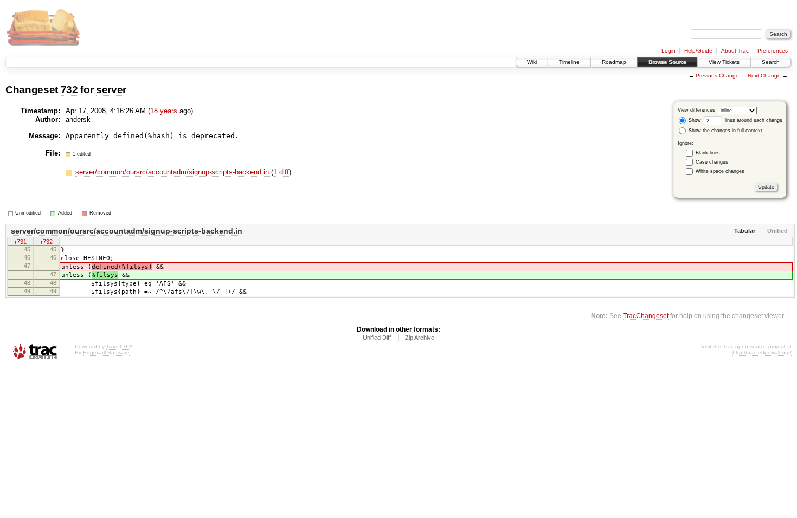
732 (69, 89)
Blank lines (708, 153)
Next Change (764, 76)
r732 (47, 241)
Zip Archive (419, 337)
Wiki (532, 62)
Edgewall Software (106, 352)
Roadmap (614, 62)
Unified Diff (377, 337)
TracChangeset (646, 315)
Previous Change (717, 76)
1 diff (281, 172)
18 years (163, 111)
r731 (21, 241)
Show (694, 120)
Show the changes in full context (724, 130)
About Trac (735, 51)
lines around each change (752, 120)
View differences (696, 110)
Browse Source (667, 62)
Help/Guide (698, 51)
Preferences (772, 51)
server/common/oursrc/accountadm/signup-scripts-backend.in (173, 172)
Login (668, 51)
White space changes (720, 171)
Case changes (712, 162)
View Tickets (724, 62)
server (111, 89)
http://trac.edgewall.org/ (762, 352)
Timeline (569, 62)
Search (771, 62)
